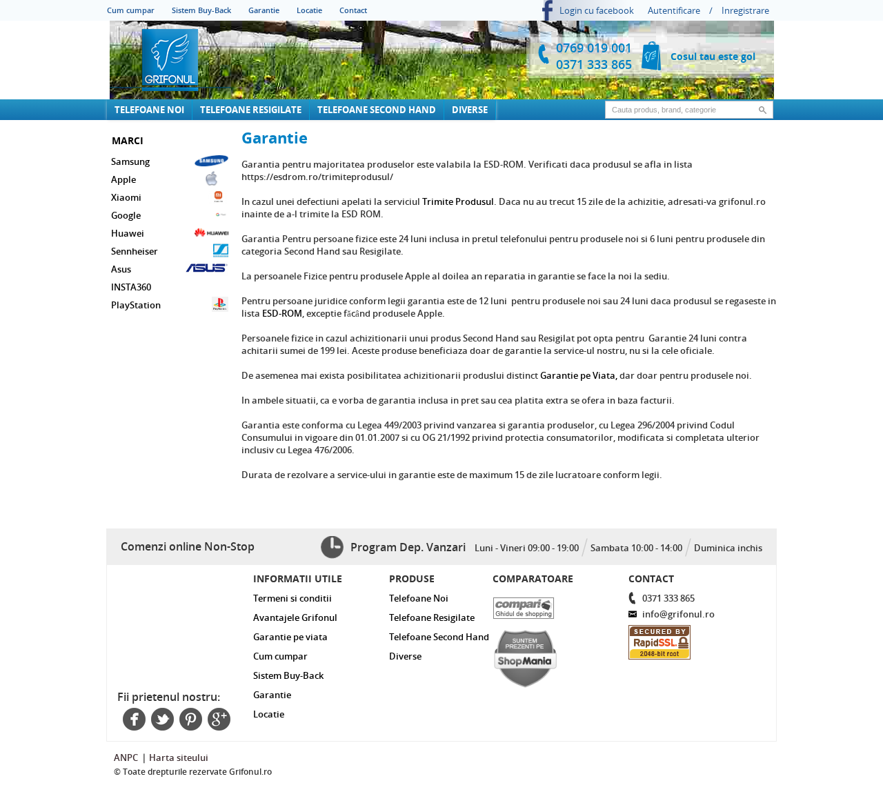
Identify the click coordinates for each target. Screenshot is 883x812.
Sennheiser (134, 251)
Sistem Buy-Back (201, 10)
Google (126, 215)
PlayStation (136, 305)
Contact (353, 10)
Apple (123, 179)
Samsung (130, 161)
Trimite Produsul (458, 201)
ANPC (126, 757)
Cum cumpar (131, 10)
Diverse (470, 109)
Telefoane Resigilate (250, 109)
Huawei (127, 233)
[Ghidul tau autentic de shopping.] (548, 604)
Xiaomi (126, 197)
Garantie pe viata (290, 637)
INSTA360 (131, 287)
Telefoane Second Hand (376, 109)
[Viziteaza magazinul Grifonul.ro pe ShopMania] (548, 655)
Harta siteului (178, 757)
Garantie (263, 10)
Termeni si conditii (292, 598)
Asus (121, 269)
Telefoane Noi (149, 109)
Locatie (309, 10)
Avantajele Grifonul (295, 617)
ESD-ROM (282, 313)
